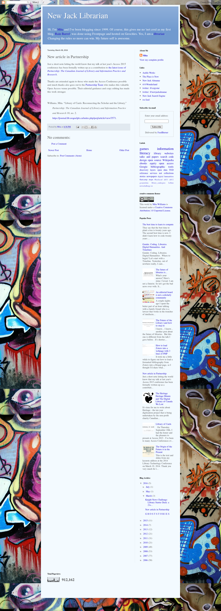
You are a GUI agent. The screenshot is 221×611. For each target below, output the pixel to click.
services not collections (162, 173)
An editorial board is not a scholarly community (164, 295)
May (148, 491)
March (149, 495)
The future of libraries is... (162, 271)
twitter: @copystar (151, 88)
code (171, 156)
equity (153, 163)
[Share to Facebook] (92, 127)
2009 (145, 546)
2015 (145, 520)
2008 (145, 551)
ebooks (143, 163)
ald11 (166, 179)
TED (171, 169)
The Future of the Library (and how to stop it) (164, 323)
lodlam (171, 183)
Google (143, 166)
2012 (145, 533)
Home (89, 150)
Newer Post (53, 150)
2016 (145, 483)
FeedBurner (163, 132)
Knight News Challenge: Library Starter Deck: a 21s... (157, 502)
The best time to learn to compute (158, 224)
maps (151, 179)
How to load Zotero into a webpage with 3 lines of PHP (163, 349)
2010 (145, 542)
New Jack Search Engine (154, 95)
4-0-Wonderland (150, 84)
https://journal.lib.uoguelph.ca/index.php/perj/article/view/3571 (84, 118)
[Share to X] (89, 127)
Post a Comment (58, 143)
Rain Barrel (62, 33)
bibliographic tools (162, 166)
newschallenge (145, 186)
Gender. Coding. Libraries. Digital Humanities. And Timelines (155, 247)
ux (152, 186)
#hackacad (158, 179)
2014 (145, 524)
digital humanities (166, 176)
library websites (164, 153)
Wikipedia (168, 160)
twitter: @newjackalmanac (155, 91)
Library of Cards (163, 423)
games (144, 148)
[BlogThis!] (86, 127)
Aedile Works (149, 72)
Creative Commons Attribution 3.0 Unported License (156, 209)
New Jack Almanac (151, 80)
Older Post (124, 150)
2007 (145, 555)
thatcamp (143, 179)
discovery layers (147, 169)
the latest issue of (86, 71)
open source (154, 160)
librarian (159, 33)
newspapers (152, 176)
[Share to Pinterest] (95, 127)
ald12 (171, 179)
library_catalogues (158, 183)
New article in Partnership (154, 373)
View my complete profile (152, 59)
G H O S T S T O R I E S (157, 513)
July (148, 486)
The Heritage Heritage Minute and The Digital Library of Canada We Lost (164, 399)
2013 (145, 529)
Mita (60, 29)
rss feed (146, 99)
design (143, 160)
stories (142, 176)
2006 (145, 560)
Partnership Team (94, 84)
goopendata (144, 183)
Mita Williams (159, 204)
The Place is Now (151, 76)
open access (166, 163)
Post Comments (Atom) (71, 155)
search (163, 156)
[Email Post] (77, 126)
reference (144, 173)
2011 (145, 538)
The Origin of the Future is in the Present (164, 449)
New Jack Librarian (77, 15)
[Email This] (83, 127)
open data (162, 169)
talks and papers (149, 156)
